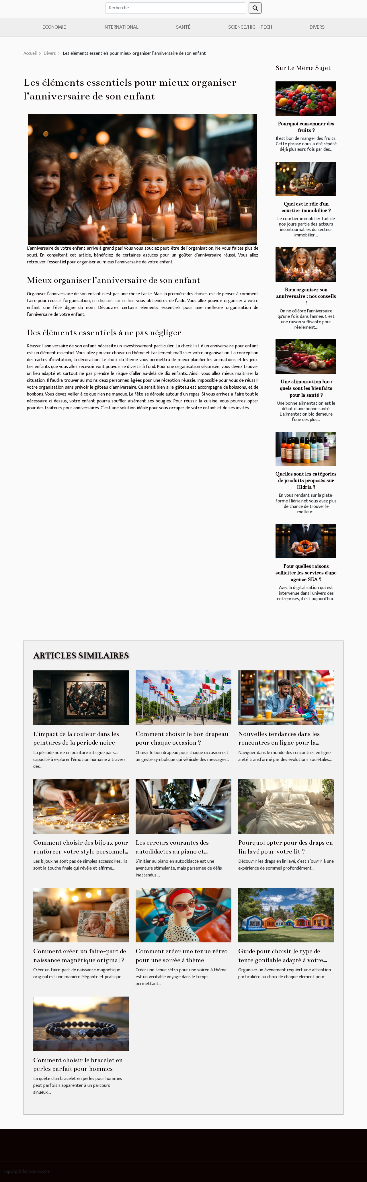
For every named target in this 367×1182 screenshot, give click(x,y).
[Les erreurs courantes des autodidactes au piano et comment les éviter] (183, 806)
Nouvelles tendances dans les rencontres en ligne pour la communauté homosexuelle (279, 742)
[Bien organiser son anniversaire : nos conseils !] (306, 264)
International (121, 27)
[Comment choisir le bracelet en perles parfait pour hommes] (81, 1024)
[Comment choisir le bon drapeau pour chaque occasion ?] (183, 697)
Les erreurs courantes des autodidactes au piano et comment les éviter (172, 851)
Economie (54, 27)
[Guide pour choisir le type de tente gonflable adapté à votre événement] (286, 915)
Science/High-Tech (250, 27)
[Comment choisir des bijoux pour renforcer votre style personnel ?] (81, 806)
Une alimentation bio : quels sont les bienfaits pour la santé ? (306, 388)
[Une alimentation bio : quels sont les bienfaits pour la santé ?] (306, 356)
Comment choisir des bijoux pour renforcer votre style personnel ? (80, 851)
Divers (317, 27)
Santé (183, 27)
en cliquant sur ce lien (113, 301)
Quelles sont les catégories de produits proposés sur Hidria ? (306, 480)
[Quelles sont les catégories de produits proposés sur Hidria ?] (306, 449)
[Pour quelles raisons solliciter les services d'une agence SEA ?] (306, 541)
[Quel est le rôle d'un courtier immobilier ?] (306, 179)
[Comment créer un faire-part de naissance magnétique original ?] (81, 915)
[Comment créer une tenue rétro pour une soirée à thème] (183, 915)
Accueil (30, 53)
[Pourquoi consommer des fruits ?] (306, 98)
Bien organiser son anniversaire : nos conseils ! (306, 296)
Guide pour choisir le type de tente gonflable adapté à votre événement (280, 959)
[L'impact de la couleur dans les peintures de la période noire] (81, 697)
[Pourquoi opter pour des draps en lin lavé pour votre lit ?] (286, 806)
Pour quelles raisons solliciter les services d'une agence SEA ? (306, 572)
